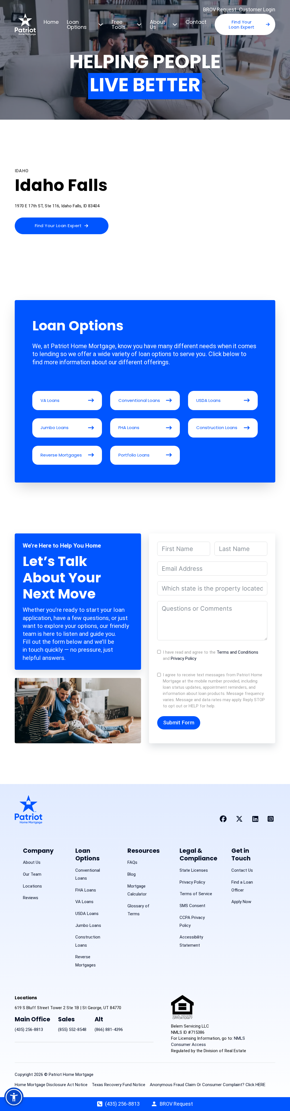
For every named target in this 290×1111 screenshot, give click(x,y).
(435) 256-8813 (29, 1029)
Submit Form (178, 722)
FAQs (132, 862)
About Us (157, 24)
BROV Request (219, 9)
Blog (131, 874)
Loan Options (77, 24)
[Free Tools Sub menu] (139, 24)
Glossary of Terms (138, 909)
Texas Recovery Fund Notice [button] (118, 1084)
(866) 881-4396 (109, 1029)
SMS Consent (192, 905)
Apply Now (241, 901)
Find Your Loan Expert (242, 24)
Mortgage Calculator (137, 890)
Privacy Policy (183, 658)
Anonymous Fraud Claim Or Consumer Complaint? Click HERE (207, 1084)
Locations (32, 886)
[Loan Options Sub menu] (100, 24)
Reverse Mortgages (85, 960)
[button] (14, 1097)
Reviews (30, 897)
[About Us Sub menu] (175, 24)
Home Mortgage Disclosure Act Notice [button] (51, 1084)
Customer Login (257, 9)
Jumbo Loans (88, 925)
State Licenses (194, 870)
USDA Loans (87, 913)
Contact (195, 21)
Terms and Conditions (237, 652)
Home (51, 21)
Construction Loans (87, 941)
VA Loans (84, 901)
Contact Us (242, 870)
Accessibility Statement (191, 941)
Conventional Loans (87, 874)
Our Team (32, 874)
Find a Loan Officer (242, 886)
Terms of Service (196, 893)
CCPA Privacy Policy (192, 921)
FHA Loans (85, 890)
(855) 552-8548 (72, 1029)
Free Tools (118, 24)
